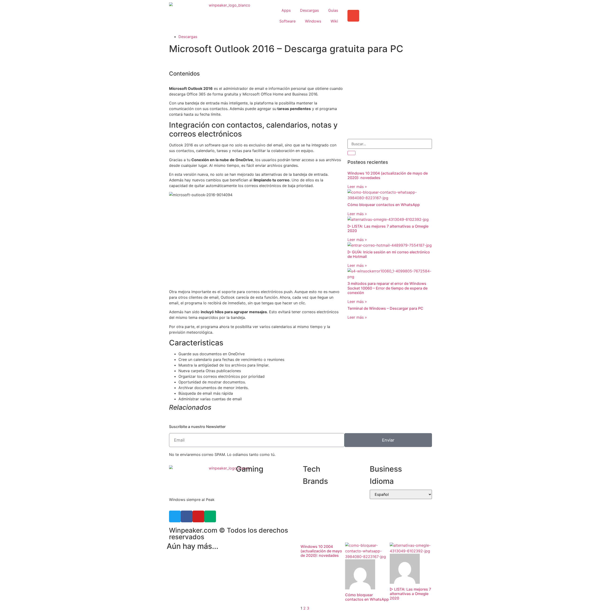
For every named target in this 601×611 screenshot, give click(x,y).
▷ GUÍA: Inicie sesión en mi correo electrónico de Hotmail (388, 254)
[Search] (351, 153)
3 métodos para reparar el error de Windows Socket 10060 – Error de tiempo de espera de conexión (387, 288)
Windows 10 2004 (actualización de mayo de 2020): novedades (387, 175)
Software (287, 21)
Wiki (334, 21)
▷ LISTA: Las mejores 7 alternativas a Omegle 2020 (387, 228)
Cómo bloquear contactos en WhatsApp (383, 204)
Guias (333, 10)
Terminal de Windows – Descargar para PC (385, 308)
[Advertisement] (389, 101)
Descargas (309, 10)
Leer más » (357, 186)
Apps (286, 10)
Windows (313, 21)
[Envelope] (353, 16)
